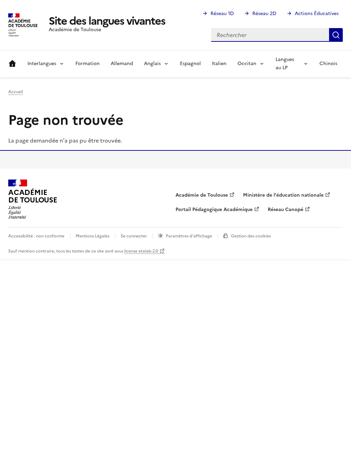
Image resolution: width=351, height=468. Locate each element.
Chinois (328, 63)
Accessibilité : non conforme (36, 236)
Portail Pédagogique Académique (214, 209)
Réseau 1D (222, 13)
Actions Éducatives (317, 13)
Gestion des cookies (251, 236)
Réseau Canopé (285, 209)
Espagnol (190, 63)
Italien (219, 63)
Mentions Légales (92, 236)
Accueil (12, 63)
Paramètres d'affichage (189, 236)
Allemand (122, 63)
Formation (87, 63)
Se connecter (134, 236)
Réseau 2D (264, 13)
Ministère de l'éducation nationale (283, 195)
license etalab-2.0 (141, 251)
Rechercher (336, 35)
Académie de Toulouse (202, 195)
